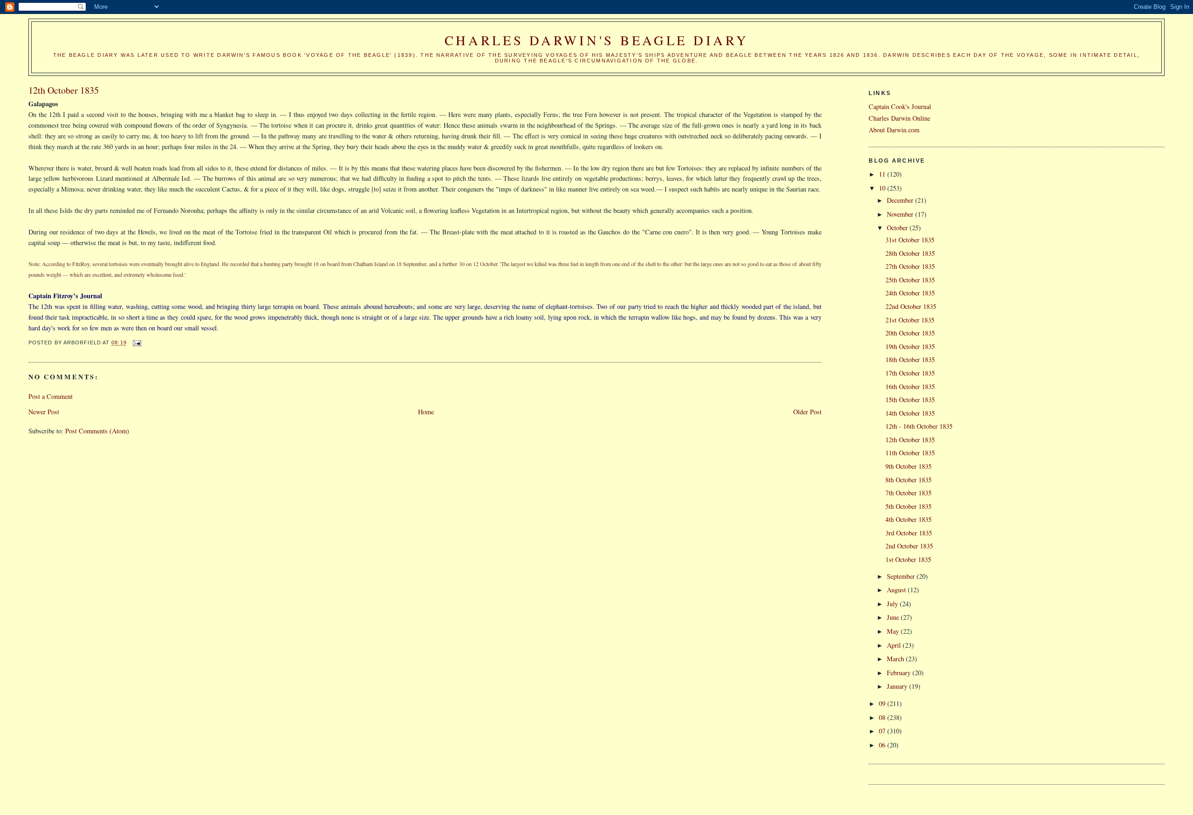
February (899, 672)
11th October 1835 (910, 452)
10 (883, 188)
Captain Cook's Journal (900, 106)
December (901, 200)
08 (883, 717)
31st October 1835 (909, 239)
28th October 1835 (910, 253)
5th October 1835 (908, 506)
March (896, 658)
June (894, 617)
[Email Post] (137, 343)
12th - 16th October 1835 (919, 426)
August (897, 589)
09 (883, 703)
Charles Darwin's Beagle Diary (597, 40)
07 (883, 730)
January (898, 686)
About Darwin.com (894, 129)
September (902, 576)
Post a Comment (50, 396)
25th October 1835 (910, 279)
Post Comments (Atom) (97, 430)
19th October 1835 (910, 346)
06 (883, 744)
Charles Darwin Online (899, 118)
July (893, 603)
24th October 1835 (910, 292)
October (898, 227)
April (895, 645)
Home (426, 411)
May (894, 631)
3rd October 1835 (908, 532)
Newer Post (43, 411)
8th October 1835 (908, 479)
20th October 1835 (910, 333)
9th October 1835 (908, 466)
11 (883, 174)
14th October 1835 (910, 413)
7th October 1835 (908, 492)
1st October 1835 (908, 559)
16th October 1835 (910, 386)
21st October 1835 (909, 319)
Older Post (807, 411)
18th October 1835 (910, 359)
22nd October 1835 (910, 306)
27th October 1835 (910, 266)
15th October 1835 (910, 399)
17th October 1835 (910, 373)
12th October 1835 (910, 439)
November (901, 214)
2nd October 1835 (909, 545)
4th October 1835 (908, 519)
